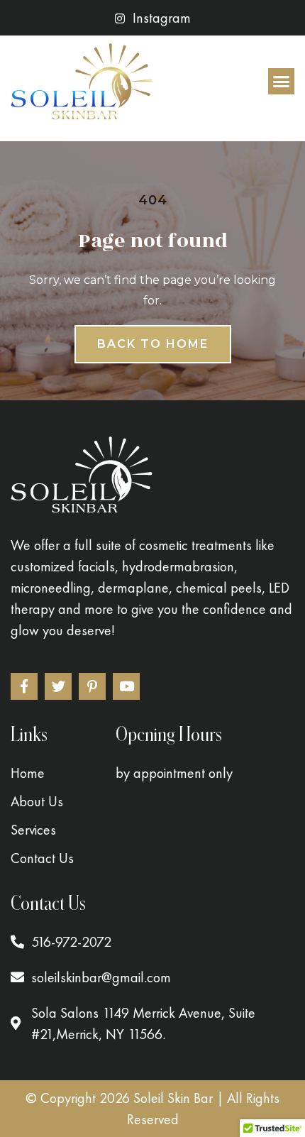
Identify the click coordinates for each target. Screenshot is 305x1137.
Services (33, 829)
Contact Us (42, 858)
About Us (37, 801)
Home (28, 773)
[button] (281, 81)
